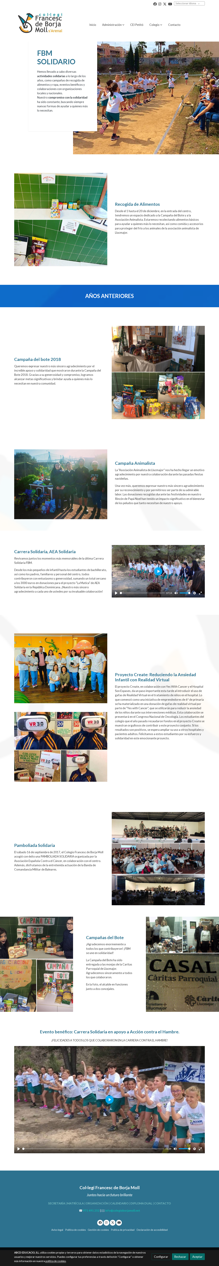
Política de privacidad (122, 1229)
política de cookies (56, 1261)
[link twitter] (164, 3)
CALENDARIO (119, 1203)
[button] (155, 24)
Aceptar (197, 1256)
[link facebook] (155, 3)
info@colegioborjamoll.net (122, 1210)
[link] (39, 24)
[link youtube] (170, 3)
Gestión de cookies (98, 1229)
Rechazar (180, 1256)
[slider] (142, 593)
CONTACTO (162, 1203)
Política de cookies (75, 1229)
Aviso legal (57, 1229)
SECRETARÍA (56, 1203)
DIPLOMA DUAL (141, 1203)
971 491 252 (91, 1210)
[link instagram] (159, 3)
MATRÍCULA (75, 1203)
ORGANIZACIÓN (97, 1203)
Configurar (161, 1256)
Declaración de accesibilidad (152, 1229)
